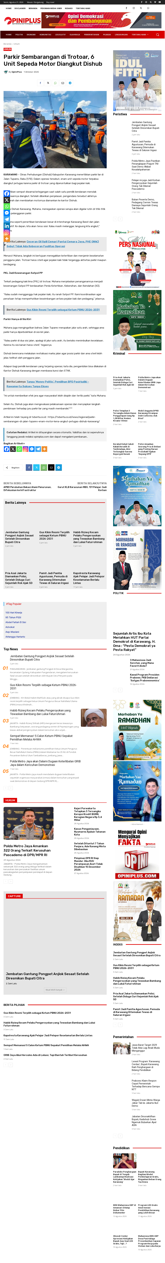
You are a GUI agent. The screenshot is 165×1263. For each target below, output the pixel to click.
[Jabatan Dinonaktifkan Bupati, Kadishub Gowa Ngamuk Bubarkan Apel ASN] (122, 1120)
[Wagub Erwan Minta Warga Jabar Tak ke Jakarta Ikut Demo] (122, 1103)
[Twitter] (151, 2)
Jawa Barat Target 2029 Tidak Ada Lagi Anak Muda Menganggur (146, 1048)
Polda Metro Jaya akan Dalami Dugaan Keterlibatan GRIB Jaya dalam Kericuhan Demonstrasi (45, 763)
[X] (13, 449)
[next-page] (11, 788)
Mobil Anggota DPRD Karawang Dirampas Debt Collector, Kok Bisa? (148, 414)
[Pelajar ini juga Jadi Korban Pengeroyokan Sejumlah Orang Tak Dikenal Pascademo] (122, 183)
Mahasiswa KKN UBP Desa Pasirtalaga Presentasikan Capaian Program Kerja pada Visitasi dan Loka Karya (149, 1241)
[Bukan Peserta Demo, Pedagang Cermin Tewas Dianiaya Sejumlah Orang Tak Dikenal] (122, 203)
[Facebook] (142, 2)
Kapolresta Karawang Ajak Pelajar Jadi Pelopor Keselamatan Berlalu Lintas (89, 578)
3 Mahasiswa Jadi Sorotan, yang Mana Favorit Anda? (142, 663)
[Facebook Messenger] (32, 449)
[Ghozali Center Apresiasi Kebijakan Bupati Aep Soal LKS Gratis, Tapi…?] (124, 1225)
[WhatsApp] (148, 8)
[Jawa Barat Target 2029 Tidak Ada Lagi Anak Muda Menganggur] (122, 1048)
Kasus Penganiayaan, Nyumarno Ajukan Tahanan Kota (90, 831)
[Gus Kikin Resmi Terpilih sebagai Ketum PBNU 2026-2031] (55, 518)
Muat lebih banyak (54, 989)
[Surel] (62, 83)
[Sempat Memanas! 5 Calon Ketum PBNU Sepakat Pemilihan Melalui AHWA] (94, 743)
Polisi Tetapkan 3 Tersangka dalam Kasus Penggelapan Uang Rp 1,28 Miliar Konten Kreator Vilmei (124, 416)
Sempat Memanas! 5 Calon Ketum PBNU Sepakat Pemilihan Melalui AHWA (41, 737)
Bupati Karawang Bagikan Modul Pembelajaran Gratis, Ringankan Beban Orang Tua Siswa (149, 1177)
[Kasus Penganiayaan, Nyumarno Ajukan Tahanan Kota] (64, 833)
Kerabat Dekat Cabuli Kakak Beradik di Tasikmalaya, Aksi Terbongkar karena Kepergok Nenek (123, 449)
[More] (44, 449)
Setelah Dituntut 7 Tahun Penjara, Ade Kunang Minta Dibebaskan (90, 846)
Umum (17, 44)
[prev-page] (6, 788)
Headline (9, 839)
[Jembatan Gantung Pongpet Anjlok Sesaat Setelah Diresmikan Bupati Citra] (21, 518)
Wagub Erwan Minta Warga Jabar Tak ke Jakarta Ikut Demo (146, 1103)
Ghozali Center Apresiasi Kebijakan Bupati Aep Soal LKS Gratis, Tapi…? (123, 1240)
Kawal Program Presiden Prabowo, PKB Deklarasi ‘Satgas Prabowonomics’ (145, 677)
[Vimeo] (155, 2)
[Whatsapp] (19, 449)
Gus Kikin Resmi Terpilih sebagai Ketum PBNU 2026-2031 (54, 535)
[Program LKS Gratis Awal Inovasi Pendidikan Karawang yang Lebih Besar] (149, 1194)
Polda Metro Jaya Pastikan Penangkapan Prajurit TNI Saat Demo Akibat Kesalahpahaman (146, 165)
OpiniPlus (17, 72)
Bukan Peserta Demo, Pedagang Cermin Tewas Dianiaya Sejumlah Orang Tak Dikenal (145, 204)
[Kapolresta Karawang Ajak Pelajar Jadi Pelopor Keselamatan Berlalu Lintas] (89, 559)
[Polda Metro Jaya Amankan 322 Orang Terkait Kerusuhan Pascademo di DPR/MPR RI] (28, 823)
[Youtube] (159, 2)
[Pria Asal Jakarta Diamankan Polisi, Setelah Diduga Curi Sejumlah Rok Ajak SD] (21, 559)
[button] (157, 34)
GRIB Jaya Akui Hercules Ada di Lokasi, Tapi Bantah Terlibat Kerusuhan (45, 1055)
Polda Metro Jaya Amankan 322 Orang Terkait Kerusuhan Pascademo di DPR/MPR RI (27, 850)
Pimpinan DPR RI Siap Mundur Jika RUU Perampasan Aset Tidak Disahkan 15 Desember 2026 (88, 864)
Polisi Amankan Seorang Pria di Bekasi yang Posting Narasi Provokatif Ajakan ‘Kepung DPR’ (149, 449)
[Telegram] (70, 83)
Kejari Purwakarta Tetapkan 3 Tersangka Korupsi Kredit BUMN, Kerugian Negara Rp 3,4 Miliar (88, 814)
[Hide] (5, 245)
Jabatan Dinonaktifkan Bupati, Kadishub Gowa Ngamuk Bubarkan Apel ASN (144, 1121)
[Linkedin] (7, 226)
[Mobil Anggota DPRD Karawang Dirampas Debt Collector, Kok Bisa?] (149, 399)
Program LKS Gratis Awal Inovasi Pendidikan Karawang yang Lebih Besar (148, 1209)
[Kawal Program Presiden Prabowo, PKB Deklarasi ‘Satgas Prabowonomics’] (120, 678)
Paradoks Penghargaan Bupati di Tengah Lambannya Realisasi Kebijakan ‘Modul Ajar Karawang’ (124, 1177)
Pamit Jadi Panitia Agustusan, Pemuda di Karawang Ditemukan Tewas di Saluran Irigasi (54, 578)
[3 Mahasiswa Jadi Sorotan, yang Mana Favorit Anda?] (120, 664)
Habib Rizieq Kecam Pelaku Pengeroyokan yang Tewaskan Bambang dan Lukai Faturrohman (89, 537)
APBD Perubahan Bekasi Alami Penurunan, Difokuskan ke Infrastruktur (27, 488)
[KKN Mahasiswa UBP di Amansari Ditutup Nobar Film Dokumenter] (124, 1194)
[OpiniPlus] (6, 72)
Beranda (7, 44)
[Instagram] (146, 2)
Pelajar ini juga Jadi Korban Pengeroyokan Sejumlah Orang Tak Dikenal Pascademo (146, 184)
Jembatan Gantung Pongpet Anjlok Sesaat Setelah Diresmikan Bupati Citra (19, 537)
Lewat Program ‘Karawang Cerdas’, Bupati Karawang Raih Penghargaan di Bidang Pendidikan (146, 1066)
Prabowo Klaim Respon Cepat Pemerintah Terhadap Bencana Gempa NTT (146, 1085)
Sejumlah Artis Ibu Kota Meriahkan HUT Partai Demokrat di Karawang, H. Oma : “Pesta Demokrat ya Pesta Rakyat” (134, 641)
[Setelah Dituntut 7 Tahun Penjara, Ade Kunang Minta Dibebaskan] (64, 847)
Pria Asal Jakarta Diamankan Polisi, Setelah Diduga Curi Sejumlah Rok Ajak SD (19, 578)
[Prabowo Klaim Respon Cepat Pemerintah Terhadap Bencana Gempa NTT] (122, 1084)
